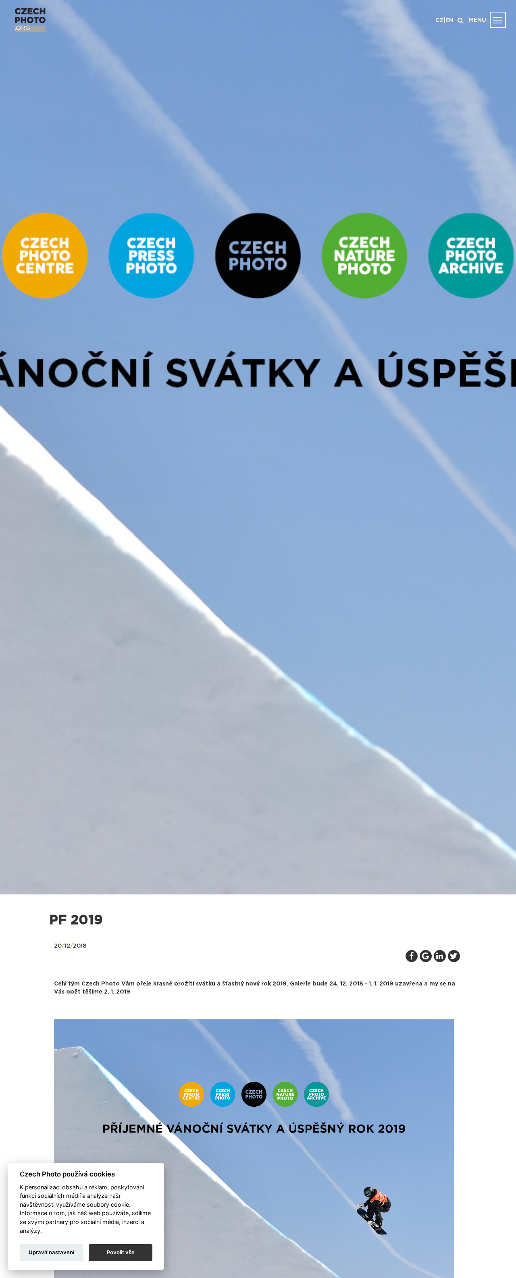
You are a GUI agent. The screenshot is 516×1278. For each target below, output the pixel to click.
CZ (439, 20)
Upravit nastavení (51, 1252)
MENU (477, 20)
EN (449, 20)
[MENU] (498, 20)
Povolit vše (121, 1252)
